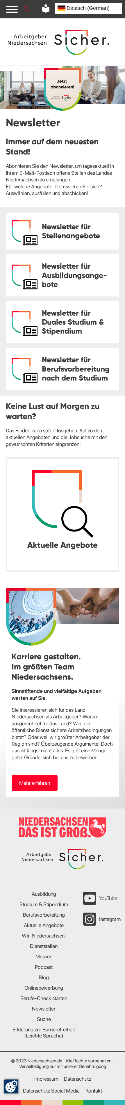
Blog (44, 977)
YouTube (108, 898)
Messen (43, 956)
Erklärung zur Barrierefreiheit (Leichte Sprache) (43, 1032)
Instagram (110, 919)
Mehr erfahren (34, 783)
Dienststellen (44, 946)
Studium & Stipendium (43, 904)
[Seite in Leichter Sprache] (45, 8)
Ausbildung (44, 894)
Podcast (44, 967)
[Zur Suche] (26, 9)
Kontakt (93, 1091)
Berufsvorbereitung (44, 915)
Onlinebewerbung (43, 988)
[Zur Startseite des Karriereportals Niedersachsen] (59, 42)
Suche (44, 1019)
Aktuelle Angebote (44, 925)
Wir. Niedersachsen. (44, 936)
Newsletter (44, 1009)
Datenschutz (77, 1079)
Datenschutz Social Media (51, 1091)
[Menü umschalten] (12, 9)
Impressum (46, 1079)
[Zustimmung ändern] (11, 1086)
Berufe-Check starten (43, 998)
